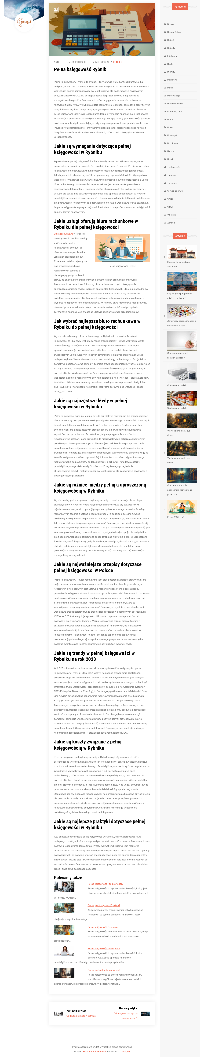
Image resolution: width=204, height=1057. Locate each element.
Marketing (172, 79)
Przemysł (172, 135)
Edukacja (172, 55)
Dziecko (171, 47)
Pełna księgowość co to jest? (104, 948)
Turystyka (172, 182)
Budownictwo (174, 31)
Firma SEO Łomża (176, 517)
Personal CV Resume (94, 1051)
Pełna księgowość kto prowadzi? (105, 883)
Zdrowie (171, 222)
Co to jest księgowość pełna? (104, 905)
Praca (170, 119)
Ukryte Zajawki (175, 190)
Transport (172, 174)
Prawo (170, 127)
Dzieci (170, 39)
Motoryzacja (173, 95)
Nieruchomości (175, 103)
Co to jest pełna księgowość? (104, 970)
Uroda (170, 198)
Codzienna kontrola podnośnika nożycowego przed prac (179, 490)
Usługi (170, 206)
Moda (170, 87)
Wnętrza (171, 214)
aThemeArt (124, 1051)
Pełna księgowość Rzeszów (103, 927)
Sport (170, 159)
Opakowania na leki (177, 385)
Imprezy (171, 71)
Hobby (170, 63)
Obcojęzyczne (174, 111)
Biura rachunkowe (63, 233)
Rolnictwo (172, 143)
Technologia (173, 166)
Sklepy (170, 151)
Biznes (117, 62)
